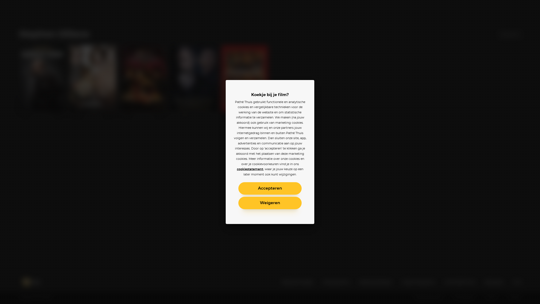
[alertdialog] (270, 152)
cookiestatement (250, 169)
